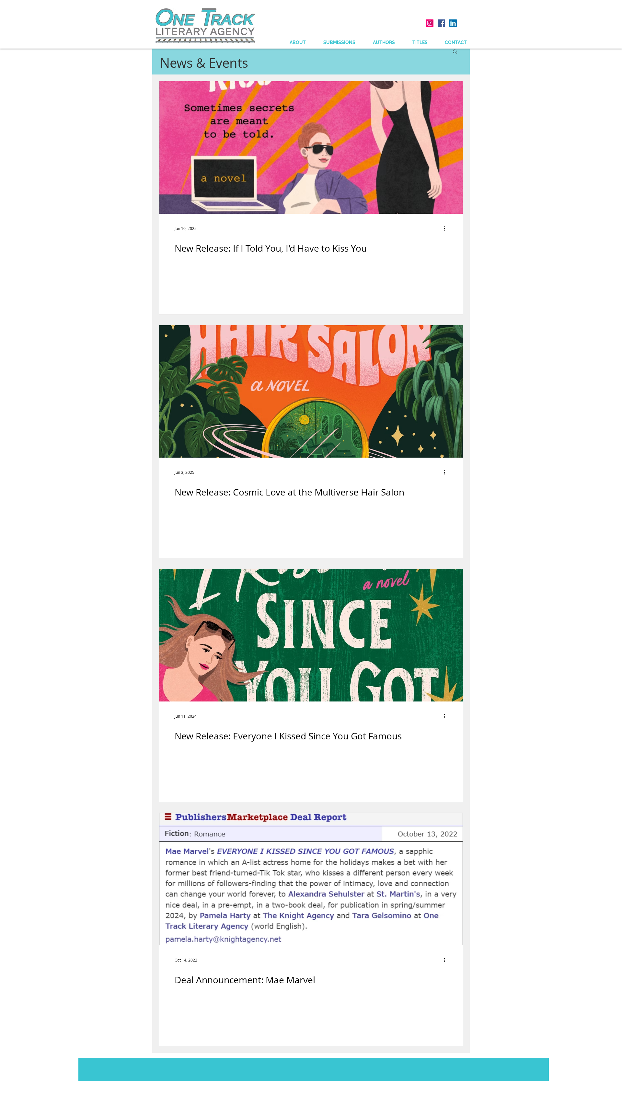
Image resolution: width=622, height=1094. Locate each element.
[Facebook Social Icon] (441, 23)
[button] (455, 52)
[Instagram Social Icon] (429, 23)
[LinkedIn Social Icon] (453, 23)
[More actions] (446, 228)
